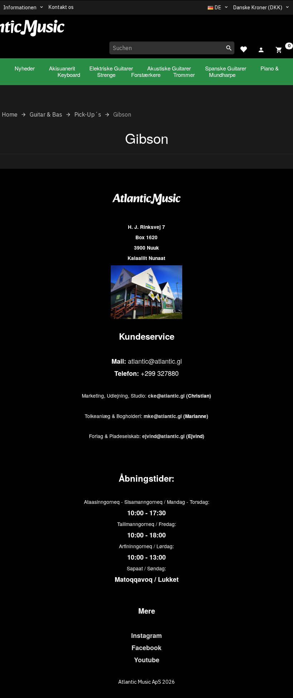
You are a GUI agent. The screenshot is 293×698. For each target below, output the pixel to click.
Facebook (146, 647)
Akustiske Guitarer (169, 68)
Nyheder (25, 68)
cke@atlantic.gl (166, 395)
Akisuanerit (62, 68)
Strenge (106, 74)
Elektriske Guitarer (111, 68)
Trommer (184, 74)
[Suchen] (229, 48)
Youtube (146, 659)
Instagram (146, 635)
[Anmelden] (261, 48)
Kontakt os (61, 7)
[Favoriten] (243, 48)
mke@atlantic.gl (163, 416)
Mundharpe (222, 74)
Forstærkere (145, 74)
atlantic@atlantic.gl (155, 360)
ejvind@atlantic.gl (163, 436)
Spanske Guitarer (225, 68)
